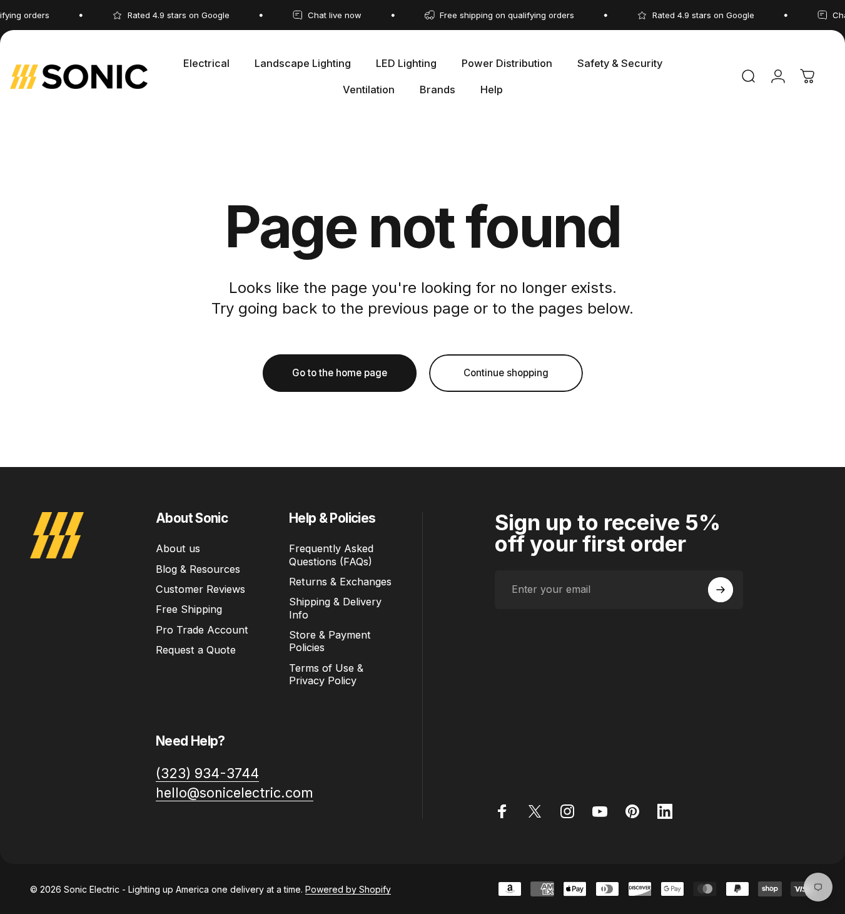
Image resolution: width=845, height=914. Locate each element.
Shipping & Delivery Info (335, 607)
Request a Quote (196, 650)
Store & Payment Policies (330, 641)
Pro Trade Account (202, 630)
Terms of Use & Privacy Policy (326, 674)
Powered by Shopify (348, 889)
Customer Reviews (200, 589)
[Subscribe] (720, 589)
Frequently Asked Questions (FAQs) (331, 554)
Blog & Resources (198, 569)
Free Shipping (189, 609)
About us (178, 548)
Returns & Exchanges (340, 581)
